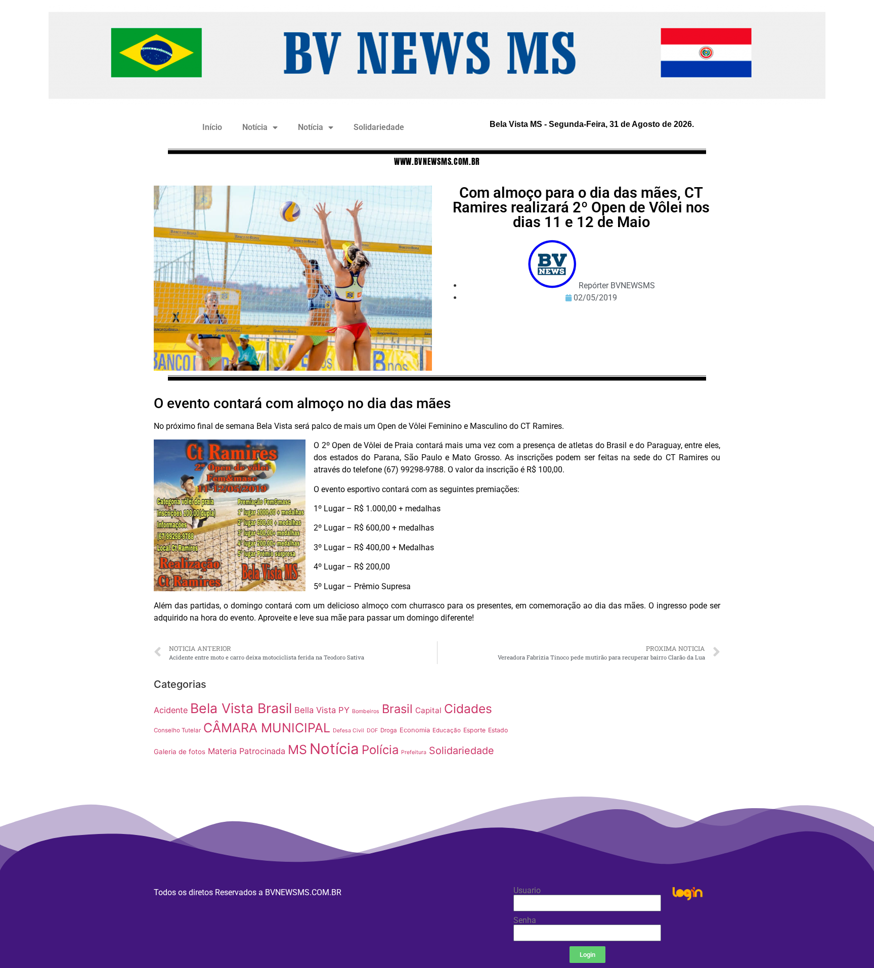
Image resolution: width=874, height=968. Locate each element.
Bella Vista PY (321, 710)
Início (212, 127)
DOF (372, 730)
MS (297, 749)
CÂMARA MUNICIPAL (266, 727)
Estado (498, 730)
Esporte (474, 730)
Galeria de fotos (179, 751)
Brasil (397, 708)
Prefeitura (413, 752)
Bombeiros (365, 711)
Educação (446, 730)
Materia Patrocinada (246, 751)
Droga (388, 730)
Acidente (171, 710)
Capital (428, 710)
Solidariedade (379, 127)
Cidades (468, 708)
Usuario (527, 891)
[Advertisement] (621, 745)
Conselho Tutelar (177, 730)
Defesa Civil (348, 730)
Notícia (255, 127)
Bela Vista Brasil (241, 708)
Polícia (380, 749)
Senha (524, 920)
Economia (415, 730)
